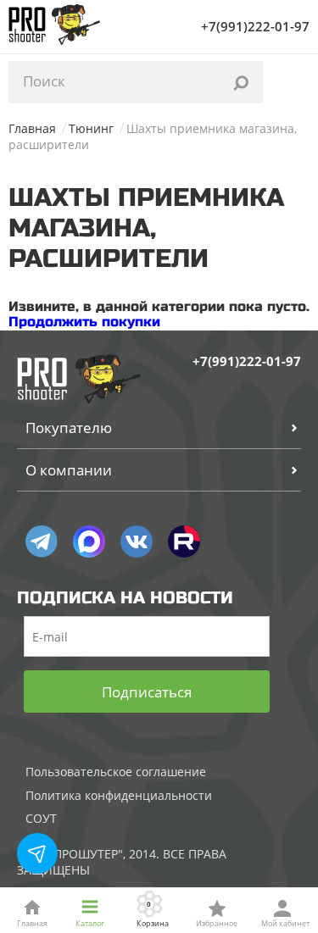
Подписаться (147, 692)
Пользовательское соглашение (115, 772)
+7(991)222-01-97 (255, 26)
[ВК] (136, 541)
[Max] (89, 541)
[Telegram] (41, 541)
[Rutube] (184, 541)
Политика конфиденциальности (118, 795)
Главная (32, 128)
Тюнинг (91, 128)
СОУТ (41, 818)
